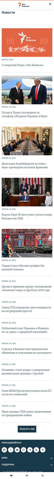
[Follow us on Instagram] (23, 449)
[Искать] (42, 475)
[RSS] (36, 449)
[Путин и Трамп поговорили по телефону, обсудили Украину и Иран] (27, 90)
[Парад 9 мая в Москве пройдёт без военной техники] (27, 243)
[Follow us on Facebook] (4, 449)
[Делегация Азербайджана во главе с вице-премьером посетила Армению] (27, 141)
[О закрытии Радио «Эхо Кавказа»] (27, 42)
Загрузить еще (27, 429)
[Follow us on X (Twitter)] (10, 449)
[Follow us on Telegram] (30, 449)
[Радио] (27, 475)
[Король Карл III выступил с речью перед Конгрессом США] (27, 192)
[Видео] (11, 475)
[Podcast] (42, 449)
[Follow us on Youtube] (17, 449)
